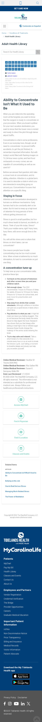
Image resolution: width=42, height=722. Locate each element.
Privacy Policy (10, 697)
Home (4, 33)
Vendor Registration (12, 595)
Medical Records (11, 645)
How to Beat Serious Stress (15, 486)
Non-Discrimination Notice (15, 633)
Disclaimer (22, 697)
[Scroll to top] (36, 717)
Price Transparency (12, 637)
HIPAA (7, 629)
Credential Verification (13, 599)
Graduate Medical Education (16, 615)
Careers (7, 611)
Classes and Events (12, 575)
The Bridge (8, 603)
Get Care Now (21, 8)
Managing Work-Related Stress (17, 491)
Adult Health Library (12, 37)
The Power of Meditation (14, 497)
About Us (8, 584)
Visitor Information (12, 650)
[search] (18, 52)
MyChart (7, 563)
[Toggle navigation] (4, 26)
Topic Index (11, 73)
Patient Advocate (11, 654)
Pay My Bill (8, 567)
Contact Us (9, 580)
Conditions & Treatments (18, 33)
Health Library (10, 571)
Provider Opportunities (13, 607)
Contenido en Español (32, 26)
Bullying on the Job (12, 481)
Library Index (12, 76)
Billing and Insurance (13, 641)
